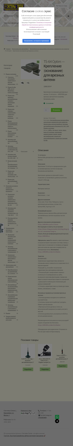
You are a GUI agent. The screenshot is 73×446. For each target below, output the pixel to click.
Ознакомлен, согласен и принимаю (36, 41)
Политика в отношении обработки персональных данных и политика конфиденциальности (36, 25)
